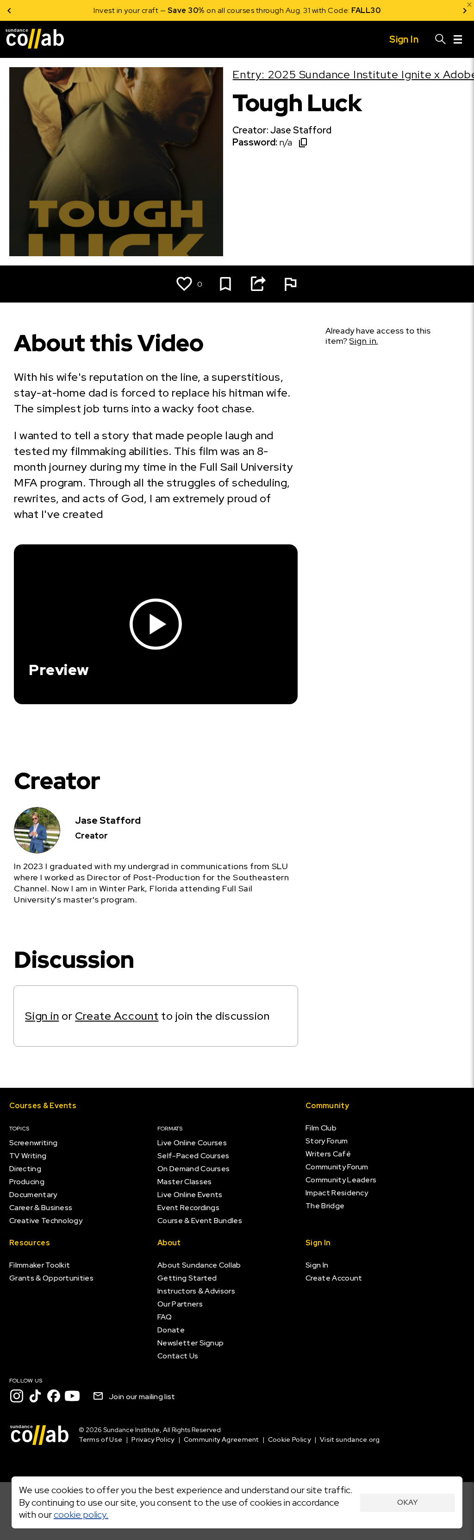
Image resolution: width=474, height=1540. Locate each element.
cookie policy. (81, 1514)
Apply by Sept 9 (348, 10)
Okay (407, 1502)
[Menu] (458, 39)
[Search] (440, 39)
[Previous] (9, 10)
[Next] (464, 10)
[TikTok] (35, 1396)
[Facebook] (53, 1396)
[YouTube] (72, 1396)
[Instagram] (16, 1396)
